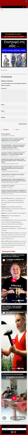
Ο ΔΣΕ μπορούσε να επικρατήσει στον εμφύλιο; (12, 174)
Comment (4, 88)
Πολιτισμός (17, 149)
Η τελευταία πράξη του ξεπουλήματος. (17, 213)
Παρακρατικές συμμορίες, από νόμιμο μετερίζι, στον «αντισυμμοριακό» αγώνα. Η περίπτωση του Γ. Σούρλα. (13, 161)
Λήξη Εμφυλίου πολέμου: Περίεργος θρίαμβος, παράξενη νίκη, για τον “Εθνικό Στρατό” (12, 139)
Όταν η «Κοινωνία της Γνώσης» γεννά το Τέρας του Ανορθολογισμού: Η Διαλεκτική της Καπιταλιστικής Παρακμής (14, 222)
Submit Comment (22, 123)
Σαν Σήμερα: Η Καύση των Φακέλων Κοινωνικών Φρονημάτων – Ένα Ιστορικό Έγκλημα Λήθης (13, 153)
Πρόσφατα (6, 129)
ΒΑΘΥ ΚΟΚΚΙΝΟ (5, 198)
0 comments (20, 36)
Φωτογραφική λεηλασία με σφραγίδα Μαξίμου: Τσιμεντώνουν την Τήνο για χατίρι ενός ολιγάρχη (13, 208)
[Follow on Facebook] (26, 1)
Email (3, 111)
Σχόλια (17, 129)
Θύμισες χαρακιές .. (6, 134)
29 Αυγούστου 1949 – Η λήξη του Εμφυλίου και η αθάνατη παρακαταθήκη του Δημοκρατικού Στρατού (13, 180)
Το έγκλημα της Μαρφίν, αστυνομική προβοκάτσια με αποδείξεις (13, 255)
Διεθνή (10, 187)
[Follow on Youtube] (26, 2)
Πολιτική (14, 36)
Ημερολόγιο (12, 135)
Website (3, 117)
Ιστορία (16, 141)
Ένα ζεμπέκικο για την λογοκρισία (12, 374)
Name (3, 104)
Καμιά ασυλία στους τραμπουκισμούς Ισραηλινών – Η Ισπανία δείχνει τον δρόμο (13, 228)
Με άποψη (4, 70)
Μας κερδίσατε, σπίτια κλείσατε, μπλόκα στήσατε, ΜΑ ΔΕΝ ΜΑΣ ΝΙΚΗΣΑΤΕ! (12, 307)
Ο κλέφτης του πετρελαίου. (8, 185)
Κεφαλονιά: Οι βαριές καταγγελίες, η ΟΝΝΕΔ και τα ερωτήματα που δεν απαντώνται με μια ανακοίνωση (14, 191)
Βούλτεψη (11, 171)
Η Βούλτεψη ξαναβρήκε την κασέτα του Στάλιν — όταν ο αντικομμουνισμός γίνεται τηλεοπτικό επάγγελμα (13, 168)
